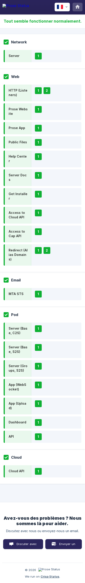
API (11, 436)
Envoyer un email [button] (67, 545)
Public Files (18, 142)
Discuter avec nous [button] (27, 545)
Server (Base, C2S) (18, 330)
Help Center (18, 158)
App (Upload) (17, 405)
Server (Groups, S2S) (18, 368)
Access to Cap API (17, 233)
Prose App (17, 128)
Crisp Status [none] (50, 576)
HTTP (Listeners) (18, 92)
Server (14, 56)
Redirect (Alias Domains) (18, 254)
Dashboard (17, 422)
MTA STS (16, 294)
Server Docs (18, 177)
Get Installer (18, 196)
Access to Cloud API (17, 215)
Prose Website (18, 111)
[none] (15, 6)
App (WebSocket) (17, 387)
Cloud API (16, 471)
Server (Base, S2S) (18, 349)
